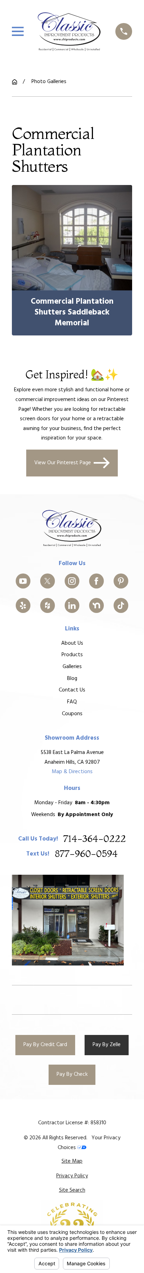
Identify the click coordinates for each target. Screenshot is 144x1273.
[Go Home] (14, 81)
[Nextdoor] (96, 605)
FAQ (72, 702)
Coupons (72, 714)
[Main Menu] (18, 31)
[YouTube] (23, 581)
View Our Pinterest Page (62, 463)
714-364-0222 (94, 839)
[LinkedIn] (72, 605)
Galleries (72, 667)
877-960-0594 (86, 854)
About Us (72, 643)
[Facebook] (96, 581)
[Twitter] (47, 581)
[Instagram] (72, 581)
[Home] (69, 31)
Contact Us (72, 690)
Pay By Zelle (107, 1045)
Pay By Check (72, 1074)
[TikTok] (121, 605)
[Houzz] (47, 605)
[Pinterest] (121, 581)
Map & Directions (72, 772)
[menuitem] (72, 1162)
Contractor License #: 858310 (72, 1123)
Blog (72, 678)
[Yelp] (23, 605)
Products (72, 655)
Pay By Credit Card (45, 1045)
